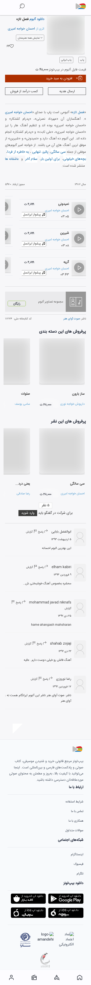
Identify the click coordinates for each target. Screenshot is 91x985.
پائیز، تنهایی (40, 152)
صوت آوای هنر (71, 319)
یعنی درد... (22, 484)
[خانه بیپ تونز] (79, 977)
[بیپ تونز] (82, 6)
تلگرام (80, 873)
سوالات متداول (74, 830)
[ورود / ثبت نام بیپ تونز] (11, 977)
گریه (66, 262)
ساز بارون (78, 394)
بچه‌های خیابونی (74, 159)
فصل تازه (78, 112)
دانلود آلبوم (36, 19)
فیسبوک (78, 864)
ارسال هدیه (67, 91)
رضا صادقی (23, 493)
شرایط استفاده (74, 801)
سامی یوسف (22, 404)
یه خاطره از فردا (18, 152)
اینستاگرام (77, 854)
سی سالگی (58, 152)
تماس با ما (77, 811)
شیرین (64, 233)
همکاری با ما (76, 820)
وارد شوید (27, 513)
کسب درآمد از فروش (24, 91)
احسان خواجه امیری (21, 29)
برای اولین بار (50, 159)
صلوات (25, 394)
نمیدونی (63, 204)
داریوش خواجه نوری (72, 404)
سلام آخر (31, 159)
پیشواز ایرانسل (32, 214)
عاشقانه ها (12, 159)
